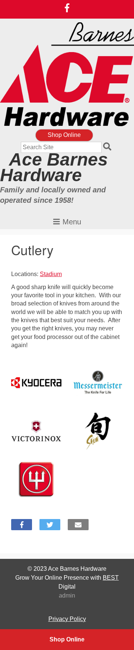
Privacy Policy (67, 619)
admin (67, 595)
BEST (111, 577)
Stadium (51, 274)
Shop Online (64, 135)
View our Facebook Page (67, 7)
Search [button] (108, 147)
